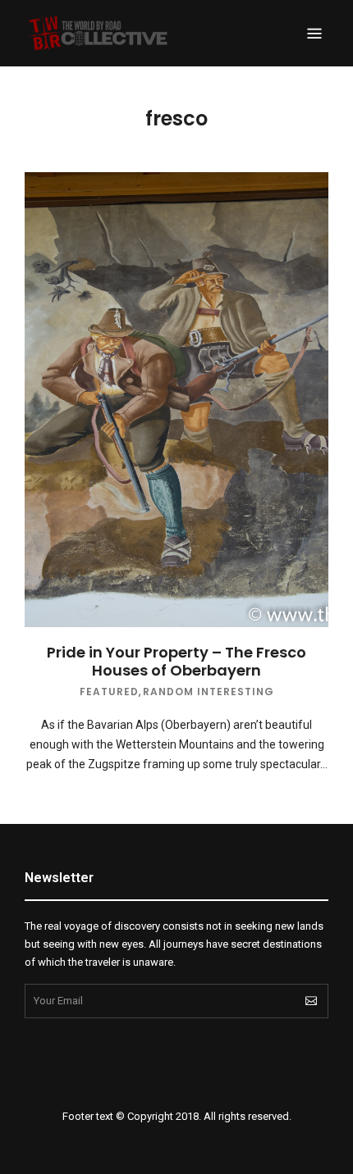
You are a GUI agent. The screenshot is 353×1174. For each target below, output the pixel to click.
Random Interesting (208, 691)
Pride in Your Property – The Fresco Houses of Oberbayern (176, 661)
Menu (314, 34)
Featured (109, 691)
